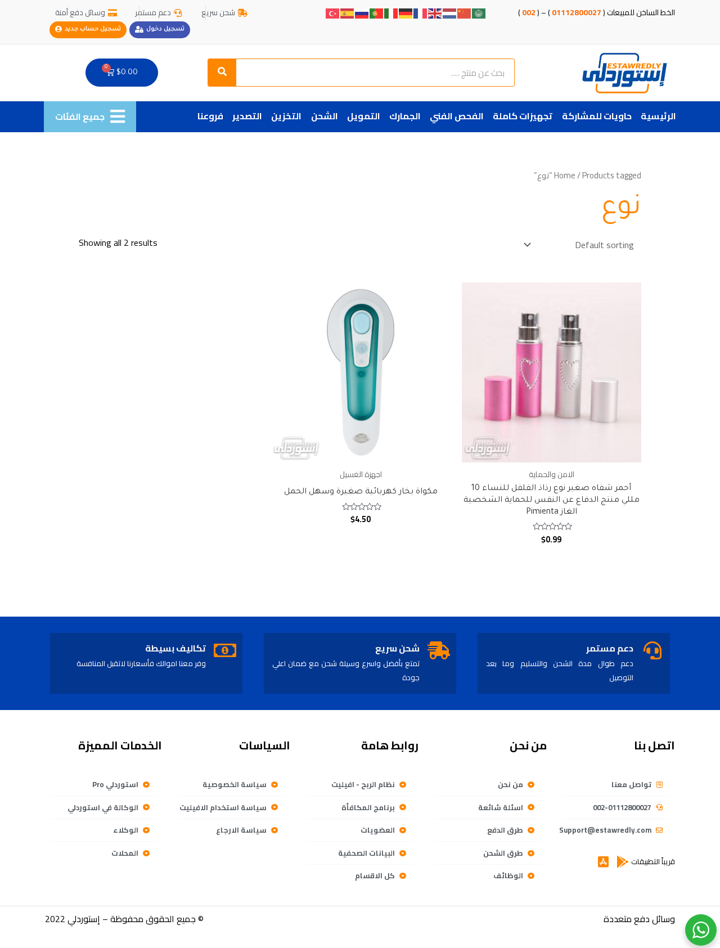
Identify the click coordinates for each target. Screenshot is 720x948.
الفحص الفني (457, 115)
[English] (435, 12)
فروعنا (210, 115)
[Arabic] (479, 12)
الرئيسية (658, 115)
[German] (406, 12)
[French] (420, 12)
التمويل (363, 115)
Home (564, 175)
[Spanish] (347, 12)
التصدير (247, 115)
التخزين (286, 115)
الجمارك (405, 115)
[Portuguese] (377, 12)
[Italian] (391, 12)
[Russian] (362, 12)
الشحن (324, 115)
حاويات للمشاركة (597, 115)
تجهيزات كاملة (522, 115)
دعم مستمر (609, 648)
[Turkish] (333, 12)
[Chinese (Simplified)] (464, 12)
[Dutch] (450, 12)
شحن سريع (397, 648)
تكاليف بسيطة (175, 648)
